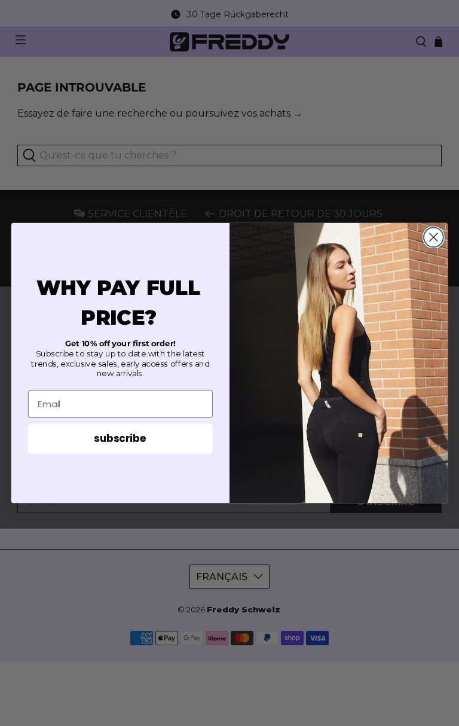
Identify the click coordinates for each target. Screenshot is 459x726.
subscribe (120, 438)
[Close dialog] (433, 237)
